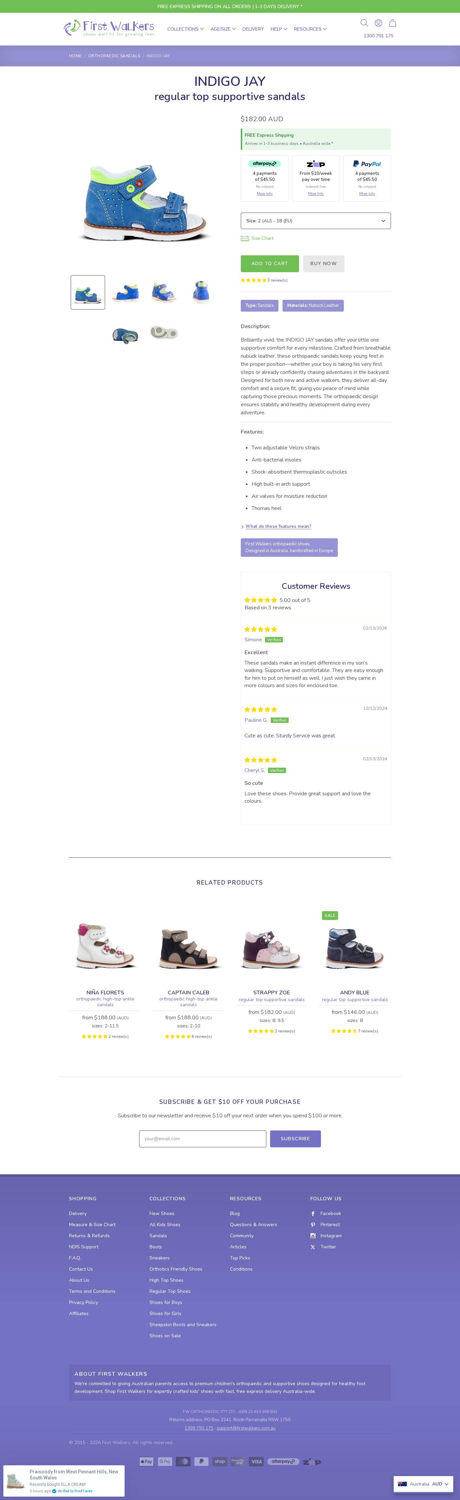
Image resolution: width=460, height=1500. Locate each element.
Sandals (158, 1236)
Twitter (328, 1247)
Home (75, 56)
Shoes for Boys (166, 1302)
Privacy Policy (83, 1302)
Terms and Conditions (92, 1291)
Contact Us (81, 1269)
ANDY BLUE (354, 992)
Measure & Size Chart (92, 1224)
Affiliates (79, 1313)
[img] (260, 629)
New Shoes (162, 1213)
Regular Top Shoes (170, 1291)
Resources (308, 29)
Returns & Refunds (89, 1236)
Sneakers (160, 1258)
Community (242, 1236)
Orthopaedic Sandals (114, 56)
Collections (183, 29)
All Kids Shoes (165, 1224)
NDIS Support (83, 1247)
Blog (235, 1213)
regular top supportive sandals (272, 1000)
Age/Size (220, 29)
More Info (264, 193)
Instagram (331, 1236)
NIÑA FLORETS (105, 992)
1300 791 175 (378, 36)
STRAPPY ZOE (271, 992)
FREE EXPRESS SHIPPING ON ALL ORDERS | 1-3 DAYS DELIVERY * (230, 6)
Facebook (331, 1213)
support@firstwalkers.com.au (246, 1428)
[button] (254, 280)
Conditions (241, 1269)
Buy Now (323, 263)
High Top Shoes (167, 1280)
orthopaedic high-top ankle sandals (105, 1002)
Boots (156, 1247)
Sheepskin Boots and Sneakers (183, 1324)
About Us (79, 1280)
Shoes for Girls (166, 1313)
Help (276, 29)
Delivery (253, 29)
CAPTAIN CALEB (188, 992)
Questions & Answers (253, 1224)
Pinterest (330, 1224)
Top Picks (240, 1258)
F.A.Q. (75, 1258)
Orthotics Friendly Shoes (176, 1269)
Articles (238, 1247)
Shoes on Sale (165, 1336)
